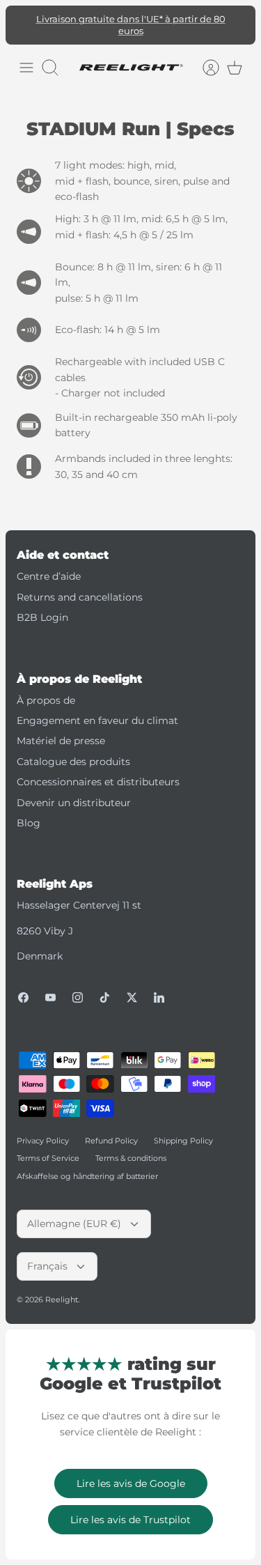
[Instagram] (77, 986)
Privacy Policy (43, 1129)
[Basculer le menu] (26, 57)
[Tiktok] (104, 986)
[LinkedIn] (159, 986)
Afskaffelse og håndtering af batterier (87, 1165)
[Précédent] (23, 19)
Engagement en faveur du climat (97, 709)
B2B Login (42, 607)
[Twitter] (131, 986)
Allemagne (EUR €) (74, 1213)
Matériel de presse (61, 730)
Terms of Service (48, 1147)
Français (47, 1255)
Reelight (61, 1289)
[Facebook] (23, 986)
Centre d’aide (49, 566)
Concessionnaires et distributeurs (98, 771)
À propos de (46, 689)
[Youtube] (50, 986)
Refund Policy (111, 1129)
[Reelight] (131, 57)
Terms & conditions (130, 1147)
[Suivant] (237, 19)
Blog (28, 811)
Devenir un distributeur (74, 791)
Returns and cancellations (80, 586)
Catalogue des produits (73, 750)
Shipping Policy (183, 1129)
